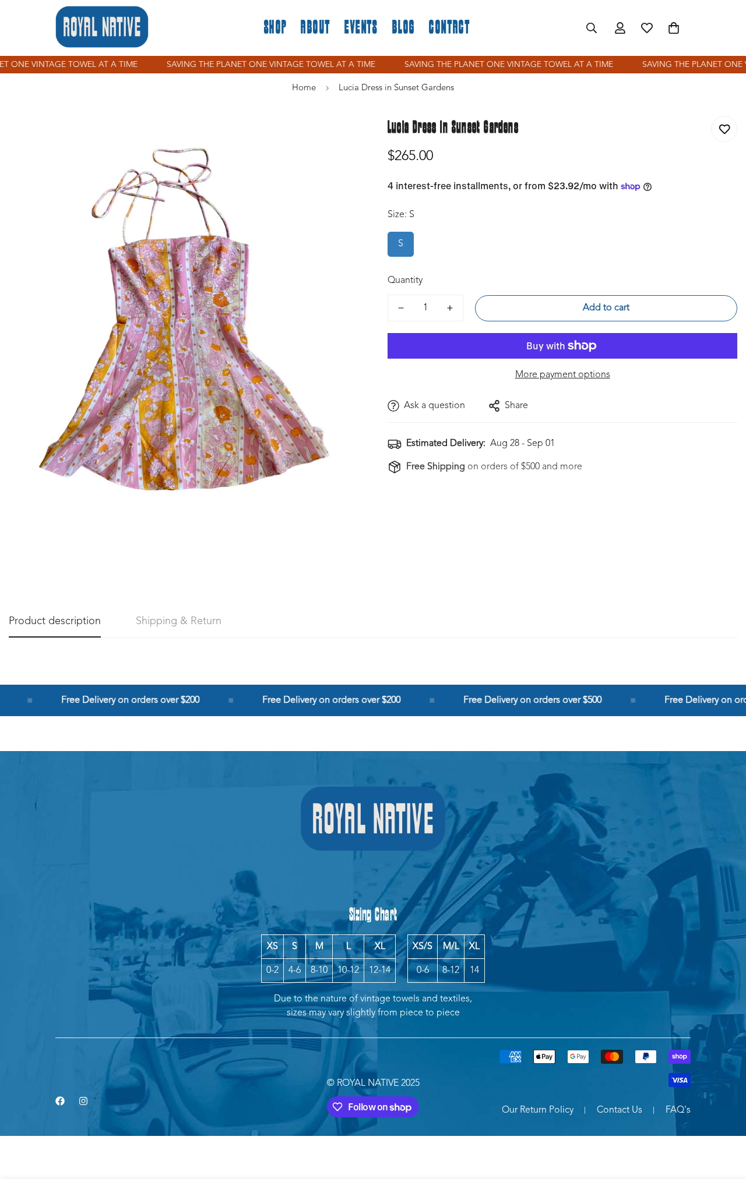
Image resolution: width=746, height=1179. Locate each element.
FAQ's (678, 1110)
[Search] (591, 28)
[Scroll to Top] (723, 1115)
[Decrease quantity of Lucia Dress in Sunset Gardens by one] (401, 308)
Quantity (405, 280)
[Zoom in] (334, 138)
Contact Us (619, 1110)
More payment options (562, 375)
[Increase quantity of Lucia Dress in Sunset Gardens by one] (450, 308)
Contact (449, 28)
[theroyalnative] (102, 28)
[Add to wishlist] (724, 129)
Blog (404, 28)
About (315, 28)
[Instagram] (83, 1101)
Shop (275, 28)
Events (361, 28)
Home (304, 88)
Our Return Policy (537, 1110)
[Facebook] (60, 1101)
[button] (673, 28)
